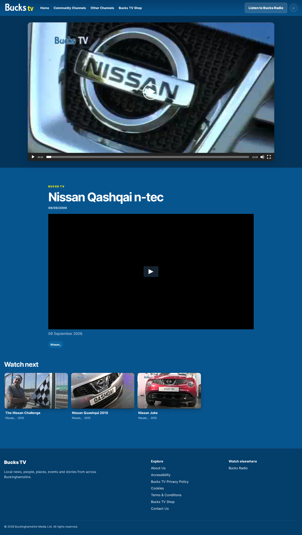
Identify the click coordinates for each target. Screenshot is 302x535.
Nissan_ (56, 344)
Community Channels (70, 8)
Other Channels (102, 8)
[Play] (33, 157)
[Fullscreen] (269, 157)
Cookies (157, 488)
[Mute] (262, 157)
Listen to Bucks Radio (266, 8)
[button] (151, 92)
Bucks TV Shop (130, 8)
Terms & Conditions (166, 495)
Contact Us (160, 508)
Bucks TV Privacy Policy (170, 482)
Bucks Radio (238, 468)
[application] (151, 91)
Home (44, 8)
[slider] (147, 157)
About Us (158, 468)
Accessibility (161, 475)
